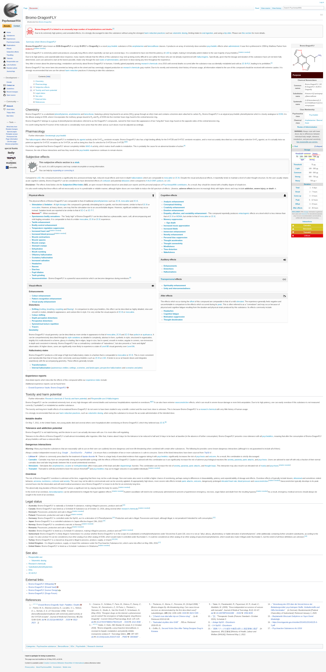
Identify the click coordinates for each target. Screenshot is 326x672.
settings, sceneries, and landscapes (84, 368)
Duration (307, 184)
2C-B (177, 178)
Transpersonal (168, 279)
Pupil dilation (38, 272)
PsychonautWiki (170, 185)
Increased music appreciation (177, 226)
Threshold (298, 165)
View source (265, 8)
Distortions (169, 269)
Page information (12, 139)
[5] (130, 278)
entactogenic (244, 213)
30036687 (134, 637)
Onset (297, 192)
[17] (159, 542)
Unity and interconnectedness (177, 288)
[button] (318, 146)
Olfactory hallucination (42, 255)
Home (9, 32)
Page (25, 8)
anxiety (231, 460)
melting (43, 309)
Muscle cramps (38, 243)
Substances (11, 36)
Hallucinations (170, 272)
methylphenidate (80, 466)
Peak (298, 200)
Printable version (12, 134)
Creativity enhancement (174, 207)
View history (276, 8)
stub (77, 162)
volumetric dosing (180, 33)
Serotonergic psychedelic (55, 136)
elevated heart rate (229, 481)
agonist (83, 140)
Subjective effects (13, 52)
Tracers (35, 327)
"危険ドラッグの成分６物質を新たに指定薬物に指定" (235, 629)
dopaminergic (126, 466)
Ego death (171, 223)
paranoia (238, 460)
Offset (297, 204)
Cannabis (307, 225)
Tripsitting (10, 55)
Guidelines (10, 89)
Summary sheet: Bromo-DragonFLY (41, 42)
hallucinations (137, 178)
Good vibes (11, 109)
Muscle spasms (39, 240)
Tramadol (307, 232)
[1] (113, 29)
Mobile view (67, 667)
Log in (322, 2)
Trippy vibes (11, 112)
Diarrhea (35, 269)
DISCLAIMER (296, 211)
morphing (59, 309)
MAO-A (89, 146)
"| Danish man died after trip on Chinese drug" (171, 616)
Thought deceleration (173, 320)
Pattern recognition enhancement (47, 299)
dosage (306, 211)
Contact (17, 26)
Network (10, 106)
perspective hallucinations (111, 368)
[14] (305, 536)
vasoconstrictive (182, 402)
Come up (297, 196)
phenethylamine (61, 114)
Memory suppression (173, 219)
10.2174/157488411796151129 (109, 622)
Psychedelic (313, 115)
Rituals (9, 48)
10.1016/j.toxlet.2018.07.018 (108, 637)
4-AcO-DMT (151, 181)
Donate (7, 26)
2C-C (83, 210)
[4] (184, 146)
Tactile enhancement (41, 222)
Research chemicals (37, 564)
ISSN (68, 620)
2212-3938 (136, 622)
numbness (46, 481)
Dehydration (37, 249)
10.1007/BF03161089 (225, 613)
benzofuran (89, 114)
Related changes (12, 129)
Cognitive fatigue (171, 314)
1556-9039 (248, 613)
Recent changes (12, 92)
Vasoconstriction (39, 278)
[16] (116, 539)
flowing (70, 309)
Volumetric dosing (38, 561)
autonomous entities (60, 368)
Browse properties (11, 144)
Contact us (11, 85)
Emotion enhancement (174, 210)
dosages (63, 205)
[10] (124, 505)
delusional (298, 478)
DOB (281, 114)
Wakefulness (169, 252)
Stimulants (307, 229)
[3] (126, 142)
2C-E (136, 201)
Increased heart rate (41, 231)
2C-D (127, 335)
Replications (11, 45)
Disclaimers (57, 667)
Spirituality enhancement (175, 285)
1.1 (37, 604)
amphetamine (138, 46)
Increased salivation (41, 261)
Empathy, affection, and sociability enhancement (185, 213)
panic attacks (248, 460)
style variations (74, 338)
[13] (104, 521)
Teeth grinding (38, 275)
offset (192, 302)
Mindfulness (169, 246)
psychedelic (113, 46)
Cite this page (12, 141)
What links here (11, 127)
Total (298, 188)
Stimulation (37, 205)
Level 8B (105, 346)
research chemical (208, 409)
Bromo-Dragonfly (45, 22)
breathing (50, 309)
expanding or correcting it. (63, 170)
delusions (126, 181)
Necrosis (36, 213)
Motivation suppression (174, 317)
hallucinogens (202, 57)
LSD (167, 53)
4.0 (94, 624)
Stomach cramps (39, 246)
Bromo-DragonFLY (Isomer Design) (43, 590)
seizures (212, 456)
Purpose (297, 75)
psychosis (200, 456)
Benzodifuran (63, 646)
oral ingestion (207, 33)
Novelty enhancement (173, 235)
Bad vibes (10, 116)
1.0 (34, 604)
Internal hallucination (41, 368)
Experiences (11, 39)
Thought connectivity (173, 243)
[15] (113, 539)
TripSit (206, 453)
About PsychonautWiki (44, 667)
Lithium (307, 236)
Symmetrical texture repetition (45, 324)
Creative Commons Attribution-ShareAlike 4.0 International (64, 663)
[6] (151, 402)
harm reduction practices (154, 33)
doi (43, 620)
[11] (113, 517)
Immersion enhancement (175, 232)
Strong (297, 177)
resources (304, 214)
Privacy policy (30, 667)
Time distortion (170, 249)
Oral (296, 146)
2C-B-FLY (246, 64)
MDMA (179, 216)
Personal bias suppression (175, 238)
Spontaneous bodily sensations (46, 216)
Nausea (35, 267)
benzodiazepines (56, 492)
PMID (124, 637)
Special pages (12, 132)
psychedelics (267, 436)
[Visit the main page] (11, 11)
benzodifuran (153, 46)
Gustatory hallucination (42, 258)
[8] (165, 422)
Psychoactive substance (46, 646)
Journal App (11, 71)
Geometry (33, 330)
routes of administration (109, 60)
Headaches (37, 264)
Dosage (307, 150)
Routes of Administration (307, 127)
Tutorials (10, 58)
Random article (12, 68)
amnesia (37, 481)
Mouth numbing (39, 252)
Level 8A (130, 346)
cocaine (68, 466)
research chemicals (149, 64)
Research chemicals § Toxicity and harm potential (66, 399)
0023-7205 (193, 613)
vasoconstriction (261, 481)
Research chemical (95, 646)
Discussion (33, 8)
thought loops (210, 466)
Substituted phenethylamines (40, 567)
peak (220, 304)
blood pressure (244, 481)
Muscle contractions (41, 237)
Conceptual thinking (173, 205)
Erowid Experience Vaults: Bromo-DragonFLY (47, 388)
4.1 (97, 624)
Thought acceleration (173, 240)
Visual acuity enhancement (44, 302)
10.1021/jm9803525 (55, 620)
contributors (182, 185)
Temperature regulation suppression (48, 228)
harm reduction (71, 70)
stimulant (240, 302)
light (57, 205)
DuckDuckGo (76, 453)
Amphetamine (310, 120)
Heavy (297, 181)
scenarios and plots (134, 368)
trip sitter (227, 33)
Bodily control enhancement (44, 225)
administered (234, 46)
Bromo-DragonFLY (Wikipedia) (41, 584)
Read (257, 8)
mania (263, 466)
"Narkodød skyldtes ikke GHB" (165, 622)
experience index (93, 380)
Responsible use (35, 557)
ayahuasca (147, 335)
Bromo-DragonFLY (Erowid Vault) (42, 587)
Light (298, 168)
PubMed (88, 453)
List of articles (11, 65)
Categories (30, 646)
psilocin (160, 181)
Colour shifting (38, 315)
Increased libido (171, 229)
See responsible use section (306, 142)
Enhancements (170, 266)
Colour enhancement (41, 296)
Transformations (39, 365)
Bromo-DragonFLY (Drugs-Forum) (43, 593)
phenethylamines (101, 201)
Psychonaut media (13, 42)
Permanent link (12, 137)
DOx (30, 570)
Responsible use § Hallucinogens (105, 399)
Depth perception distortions (44, 318)
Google (65, 453)
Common (297, 173)
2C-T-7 (91, 210)
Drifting (35, 309)
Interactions (307, 222)
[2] (125, 142)
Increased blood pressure (43, 234)
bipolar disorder (88, 456)
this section (246, 33)
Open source (11, 95)
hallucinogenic (35, 140)
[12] (214, 517)
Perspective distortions (42, 321)
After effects (297, 208)
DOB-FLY (29, 49)
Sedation (48, 205)
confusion (106, 181)
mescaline (168, 178)
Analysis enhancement (174, 202)
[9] (88, 468)
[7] (152, 402)
